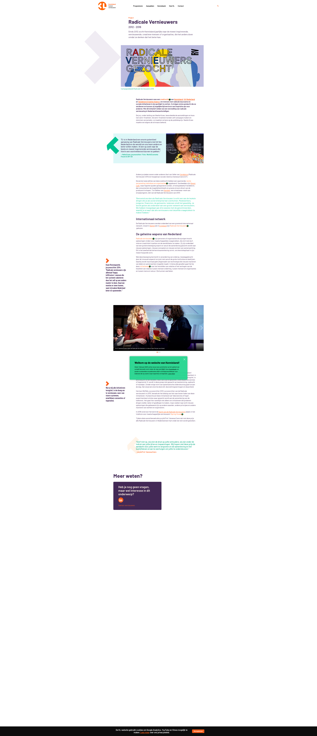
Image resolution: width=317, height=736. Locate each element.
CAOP (163, 369)
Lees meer (171, 374)
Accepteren (198, 731)
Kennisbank (172, 369)
